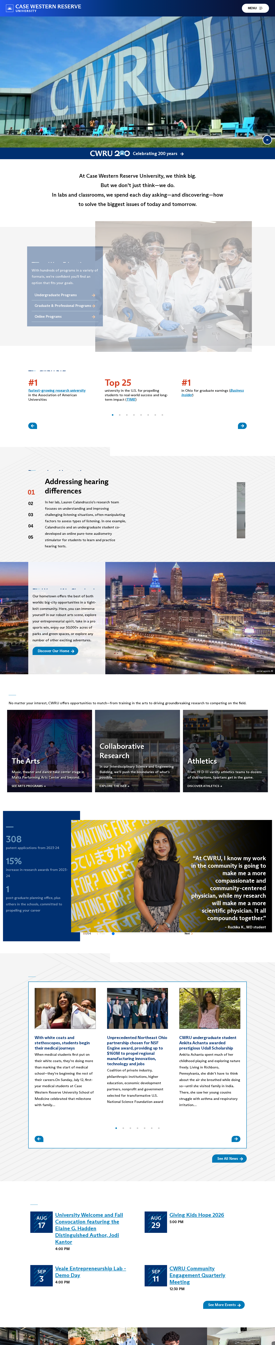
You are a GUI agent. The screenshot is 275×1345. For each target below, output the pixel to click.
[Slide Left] (32, 426)
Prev (102, 936)
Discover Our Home (53, 651)
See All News (227, 1158)
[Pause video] (267, 140)
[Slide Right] (242, 426)
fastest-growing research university (57, 390)
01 (31, 492)
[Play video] (189, 510)
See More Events (222, 1304)
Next (187, 936)
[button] (112, 415)
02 (30, 503)
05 (30, 537)
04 (30, 525)
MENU (252, 8)
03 (30, 514)
